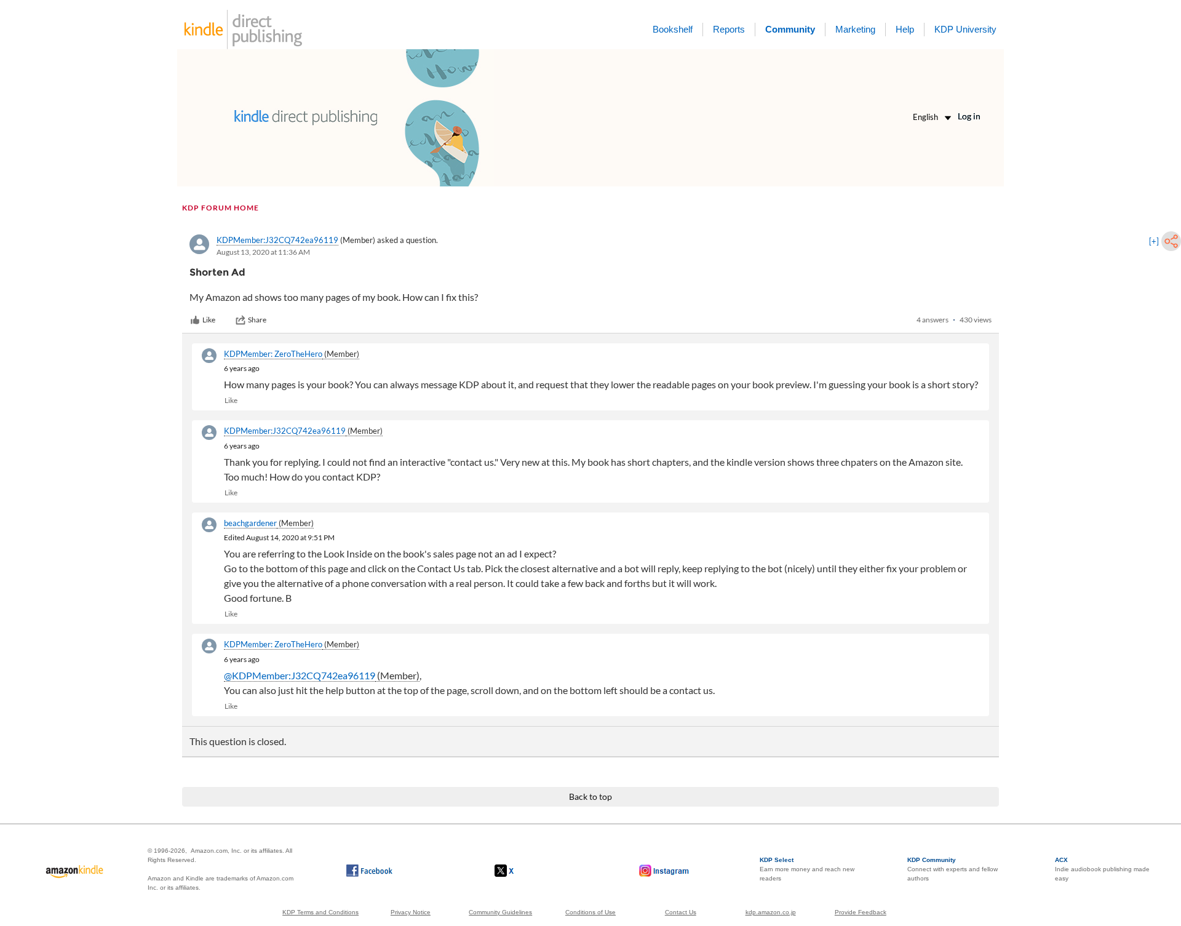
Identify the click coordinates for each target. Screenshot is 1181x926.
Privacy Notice (411, 912)
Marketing (855, 29)
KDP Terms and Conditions (320, 912)
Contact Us (680, 912)
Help (905, 29)
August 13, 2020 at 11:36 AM (263, 252)
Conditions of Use (590, 912)
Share (257, 319)
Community (790, 29)
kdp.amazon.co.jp (771, 912)
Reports (729, 29)
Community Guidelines (500, 912)
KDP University (965, 29)
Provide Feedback (860, 912)
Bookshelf (673, 29)
